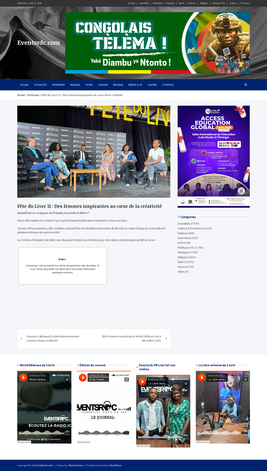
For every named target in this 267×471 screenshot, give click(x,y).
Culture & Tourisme (190, 228)
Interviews (157, 3)
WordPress (116, 465)
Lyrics (181, 242)
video (181, 271)
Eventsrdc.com (38, 42)
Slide (181, 262)
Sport (181, 3)
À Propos (245, 3)
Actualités (144, 3)
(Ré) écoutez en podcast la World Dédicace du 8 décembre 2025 (131, 338)
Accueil (131, 3)
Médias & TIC (219, 3)
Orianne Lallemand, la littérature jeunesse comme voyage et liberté (53, 338)
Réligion (204, 3)
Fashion (192, 3)
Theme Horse (75, 465)
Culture (232, 3)
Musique (171, 3)
